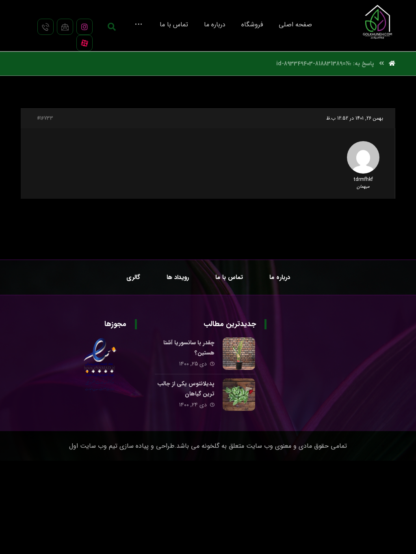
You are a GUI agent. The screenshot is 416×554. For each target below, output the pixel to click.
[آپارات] (84, 43)
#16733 (45, 118)
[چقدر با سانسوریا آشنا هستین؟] (239, 353)
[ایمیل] (65, 27)
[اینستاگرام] (84, 27)
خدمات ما (374, 369)
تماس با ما (373, 356)
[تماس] (45, 27)
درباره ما (376, 343)
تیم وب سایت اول (93, 446)
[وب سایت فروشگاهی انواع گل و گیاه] (377, 22)
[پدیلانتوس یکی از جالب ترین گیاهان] (239, 394)
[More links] (138, 24)
